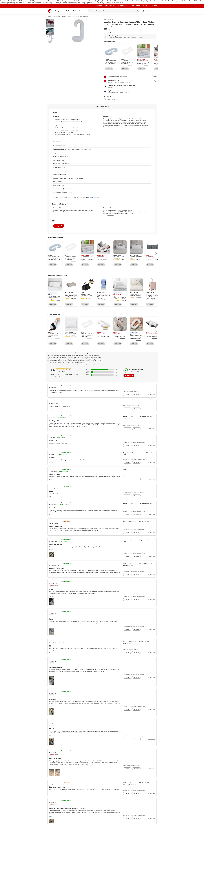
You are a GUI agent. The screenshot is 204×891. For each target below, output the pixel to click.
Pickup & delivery (78, 11)
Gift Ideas (196, 1)
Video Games (168, 1)
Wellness (129, 1)
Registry (101, 3)
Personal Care (106, 1)
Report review (151, 394)
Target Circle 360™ (122, 5)
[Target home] (50, 11)
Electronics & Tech (159, 1)
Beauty (100, 1)
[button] (108, 26)
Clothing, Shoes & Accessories (39, 1)
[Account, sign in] (146, 11)
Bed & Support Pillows (73, 16)
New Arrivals (35, 3)
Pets (121, 1)
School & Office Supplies (139, 1)
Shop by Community (9, 3)
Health (125, 1)
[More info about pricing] (140, 29)
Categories (58, 11)
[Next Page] (156, 57)
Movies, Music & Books (179, 1)
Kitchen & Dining (61, 1)
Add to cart (109, 68)
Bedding (64, 16)
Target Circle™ (98, 5)
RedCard (106, 3)
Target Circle (112, 3)
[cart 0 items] (154, 11)
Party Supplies (190, 1)
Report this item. (94, 197)
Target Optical (19, 3)
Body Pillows (84, 16)
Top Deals (55, 3)
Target (49, 16)
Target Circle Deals (63, 3)
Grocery (80, 1)
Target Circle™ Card (110, 5)
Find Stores (119, 3)
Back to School (15, 1)
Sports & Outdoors (115, 1)
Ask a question (58, 226)
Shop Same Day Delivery (92, 3)
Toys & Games (150, 1)
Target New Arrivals (5, 1)
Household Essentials (88, 1)
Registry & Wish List (135, 5)
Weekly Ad (71, 3)
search (138, 11)
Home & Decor (52, 1)
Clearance (29, 3)
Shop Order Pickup (79, 3)
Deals (24, 3)
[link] (108, 26)
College (22, 1)
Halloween (27, 1)
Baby (96, 1)
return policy (110, 215)
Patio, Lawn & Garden (72, 1)
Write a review (129, 375)
